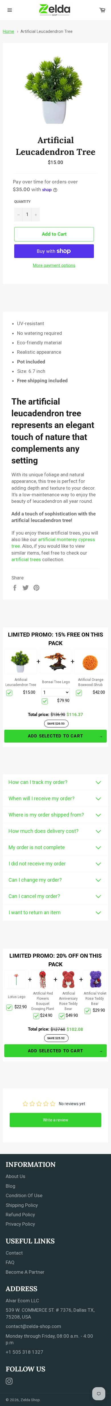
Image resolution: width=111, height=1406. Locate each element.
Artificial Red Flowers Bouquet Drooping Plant (42, 1001)
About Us (15, 1176)
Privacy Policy (20, 1224)
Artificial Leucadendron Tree (46, 31)
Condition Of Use (24, 1195)
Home (8, 31)
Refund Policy (20, 1214)
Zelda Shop (30, 1399)
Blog (10, 1186)
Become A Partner (25, 1272)
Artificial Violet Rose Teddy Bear (95, 998)
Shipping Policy (22, 1205)
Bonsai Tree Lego (56, 682)
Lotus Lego (16, 997)
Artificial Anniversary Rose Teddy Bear (68, 1001)
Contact (14, 1253)
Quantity (22, 202)
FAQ (10, 1262)
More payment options (54, 265)
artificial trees (26, 559)
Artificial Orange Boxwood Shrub (90, 682)
